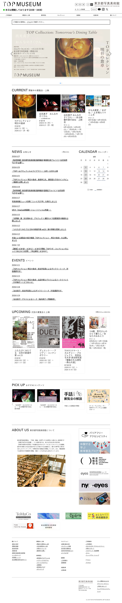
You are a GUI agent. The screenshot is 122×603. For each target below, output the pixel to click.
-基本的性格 (15, 548)
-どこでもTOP (64, 553)
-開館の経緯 (15, 546)
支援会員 (95, 15)
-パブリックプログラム (42, 560)
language (94, 9)
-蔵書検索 (63, 562)
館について (113, 15)
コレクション (61, 15)
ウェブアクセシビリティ (103, 589)
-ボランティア (40, 569)
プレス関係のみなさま (103, 581)
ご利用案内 (9, 15)
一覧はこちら (65, 151)
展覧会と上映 (26, 15)
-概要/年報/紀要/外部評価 (18, 553)
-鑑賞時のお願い (40, 550)
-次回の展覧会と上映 (42, 546)
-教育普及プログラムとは (43, 558)
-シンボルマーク (16, 555)
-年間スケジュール (41, 548)
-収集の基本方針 (65, 544)
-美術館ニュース (16, 557)
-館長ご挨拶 (15, 544)
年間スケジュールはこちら (103, 311)
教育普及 (43, 15)
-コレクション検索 (66, 546)
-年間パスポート (90, 548)
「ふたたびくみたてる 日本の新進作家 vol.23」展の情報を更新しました (39, 229)
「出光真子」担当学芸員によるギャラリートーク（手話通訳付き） (37, 291)
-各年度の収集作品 (66, 548)
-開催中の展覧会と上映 (42, 544)
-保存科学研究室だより (67, 550)
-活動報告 (39, 565)
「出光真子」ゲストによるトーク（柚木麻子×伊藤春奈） (34, 299)
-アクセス (88, 562)
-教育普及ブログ (40, 567)
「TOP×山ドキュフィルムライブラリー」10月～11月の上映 (35, 171)
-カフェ (87, 553)
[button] (60, 83)
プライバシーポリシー (103, 583)
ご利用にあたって (102, 586)
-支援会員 (63, 570)
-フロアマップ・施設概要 (92, 550)
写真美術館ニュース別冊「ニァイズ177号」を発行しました (34, 201)
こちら (29, 22)
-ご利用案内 (64, 560)
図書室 (78, 15)
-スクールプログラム (42, 562)
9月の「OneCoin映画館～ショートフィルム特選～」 (32, 210)
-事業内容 (14, 550)
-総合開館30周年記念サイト (19, 559)
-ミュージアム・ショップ (92, 555)
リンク (99, 591)
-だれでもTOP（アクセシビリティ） (95, 546)
